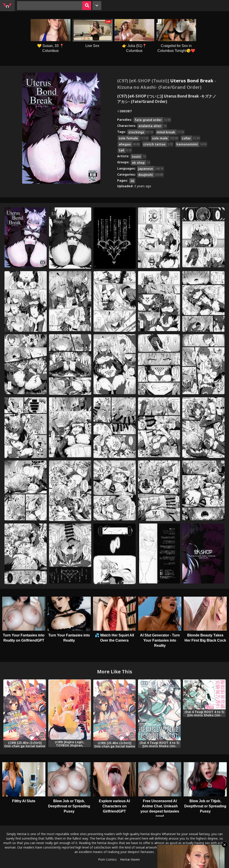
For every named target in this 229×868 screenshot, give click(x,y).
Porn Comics (107, 859)
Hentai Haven (130, 859)
